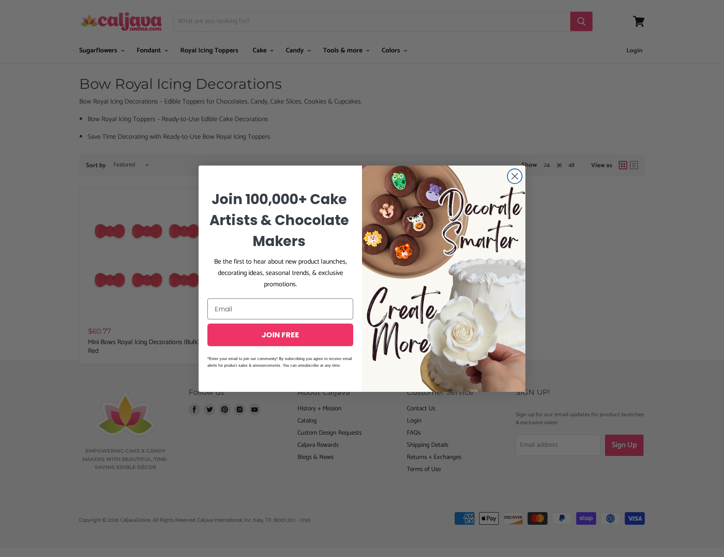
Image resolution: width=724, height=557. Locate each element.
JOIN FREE (280, 334)
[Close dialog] (514, 176)
